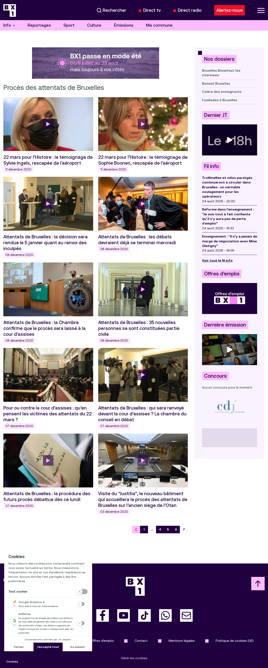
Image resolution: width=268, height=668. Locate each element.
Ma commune (159, 25)
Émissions (123, 25)
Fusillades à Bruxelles (219, 100)
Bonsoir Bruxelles (216, 83)
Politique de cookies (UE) (235, 640)
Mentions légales (182, 640)
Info (7, 25)
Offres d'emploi (102, 640)
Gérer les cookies (134, 658)
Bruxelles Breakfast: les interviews (221, 73)
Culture (94, 25)
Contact (141, 640)
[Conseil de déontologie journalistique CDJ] (229, 406)
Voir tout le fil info (217, 260)
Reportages (39, 25)
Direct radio (190, 10)
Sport (69, 25)
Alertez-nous (229, 10)
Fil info (211, 166)
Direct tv (152, 10)
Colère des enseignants (221, 91)
